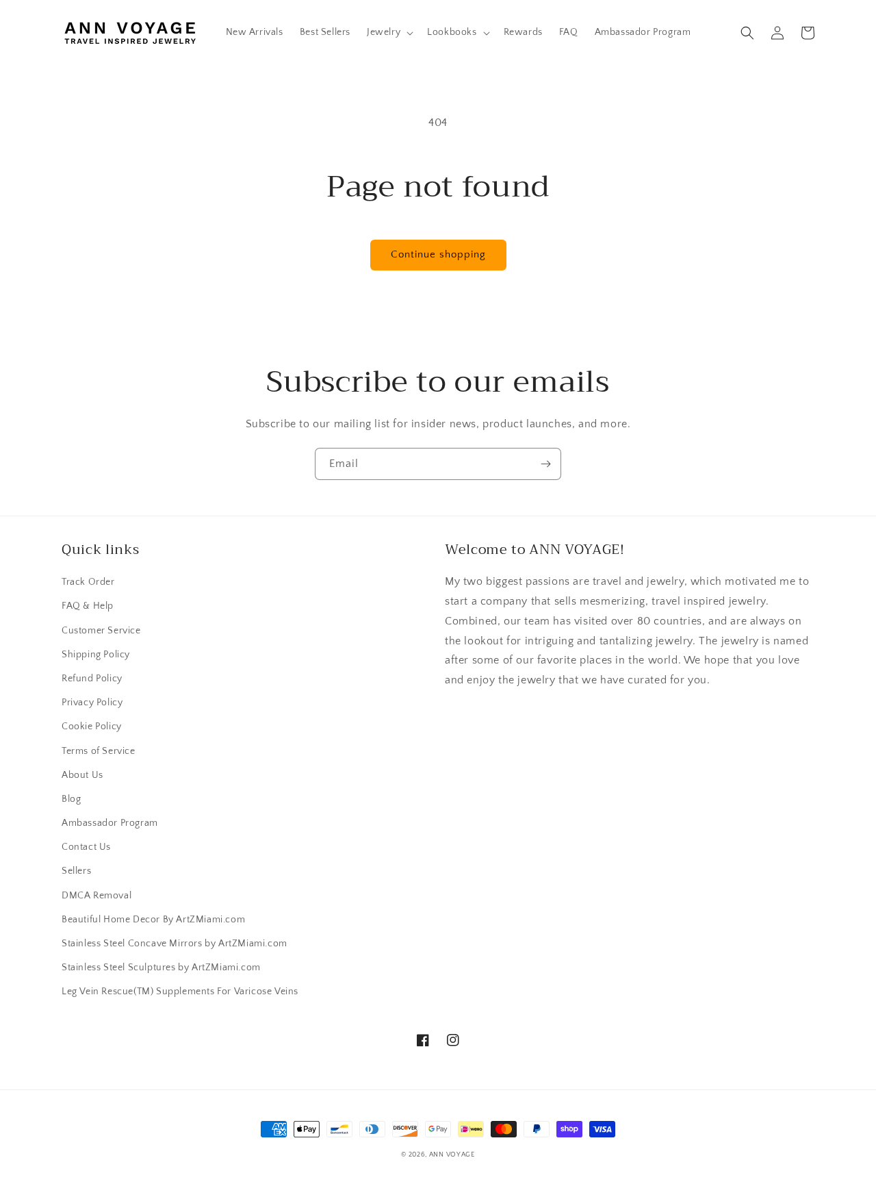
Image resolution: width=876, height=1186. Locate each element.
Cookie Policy (92, 726)
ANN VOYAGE (452, 1155)
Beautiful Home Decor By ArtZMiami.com (153, 919)
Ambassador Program (110, 823)
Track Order (88, 582)
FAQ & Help (88, 606)
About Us (82, 775)
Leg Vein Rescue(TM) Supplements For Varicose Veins (180, 991)
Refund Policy (92, 678)
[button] (389, 32)
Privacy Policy (92, 702)
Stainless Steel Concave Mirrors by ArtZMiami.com (174, 943)
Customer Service (101, 630)
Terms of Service (99, 751)
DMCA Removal (96, 895)
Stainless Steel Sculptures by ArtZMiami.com (161, 967)
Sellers (76, 871)
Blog (71, 799)
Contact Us (86, 847)
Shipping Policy (96, 654)
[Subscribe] (545, 464)
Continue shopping (438, 254)
